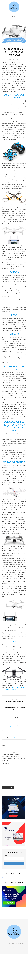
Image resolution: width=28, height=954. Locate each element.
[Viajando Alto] (14, 7)
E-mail (5, 855)
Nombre (5, 731)
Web (3, 745)
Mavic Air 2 (12, 642)
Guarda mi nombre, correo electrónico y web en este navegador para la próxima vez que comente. (13, 757)
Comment (5, 763)
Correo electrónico (8, 738)
